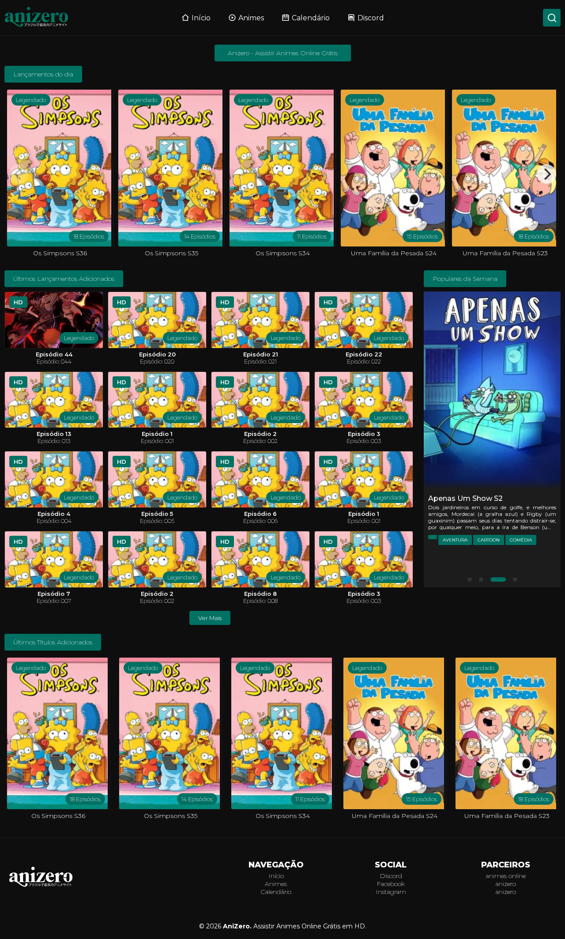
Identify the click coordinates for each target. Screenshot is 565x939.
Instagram (391, 892)
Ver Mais (210, 617)
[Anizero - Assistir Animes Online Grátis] (41, 886)
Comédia (521, 540)
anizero (505, 884)
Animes (251, 18)
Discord (371, 18)
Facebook (391, 884)
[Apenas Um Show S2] (492, 392)
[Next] (546, 174)
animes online (506, 876)
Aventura (455, 540)
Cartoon (489, 540)
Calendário (311, 18)
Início (201, 18)
